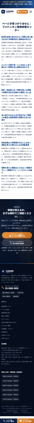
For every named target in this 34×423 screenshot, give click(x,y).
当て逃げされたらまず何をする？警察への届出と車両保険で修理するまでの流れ (16, 117)
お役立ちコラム (5, 335)
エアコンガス (5, 319)
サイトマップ (24, 410)
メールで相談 (22, 12)
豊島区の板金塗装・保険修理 (10, 394)
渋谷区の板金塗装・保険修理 (10, 399)
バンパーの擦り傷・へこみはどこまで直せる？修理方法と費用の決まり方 (16, 65)
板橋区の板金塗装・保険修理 (10, 376)
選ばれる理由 (5, 316)
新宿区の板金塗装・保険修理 (10, 390)
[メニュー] (31, 11)
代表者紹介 (4, 332)
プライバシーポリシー (12, 410)
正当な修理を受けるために (9, 322)
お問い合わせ (5, 338)
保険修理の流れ (5, 313)
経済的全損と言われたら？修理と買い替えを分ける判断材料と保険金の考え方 (17, 37)
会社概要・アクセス (7, 329)
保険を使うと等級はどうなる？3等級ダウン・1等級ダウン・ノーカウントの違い (16, 169)
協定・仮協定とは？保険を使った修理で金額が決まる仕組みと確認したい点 (16, 91)
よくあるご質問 (5, 325)
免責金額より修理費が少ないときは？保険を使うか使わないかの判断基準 (16, 143)
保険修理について (6, 306)
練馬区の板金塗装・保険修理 (10, 385)
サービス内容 (5, 309)
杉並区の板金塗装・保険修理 (10, 381)
